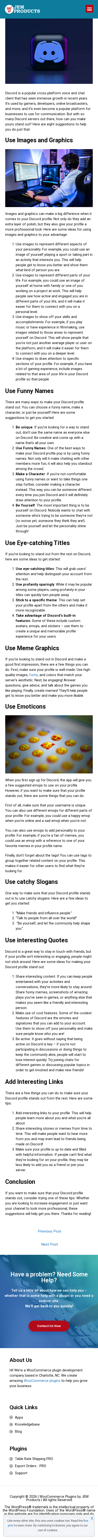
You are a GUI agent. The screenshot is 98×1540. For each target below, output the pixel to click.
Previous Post (49, 1231)
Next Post (49, 1244)
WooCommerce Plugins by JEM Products (57, 1498)
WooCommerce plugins (42, 1381)
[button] (89, 9)
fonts (33, 675)
